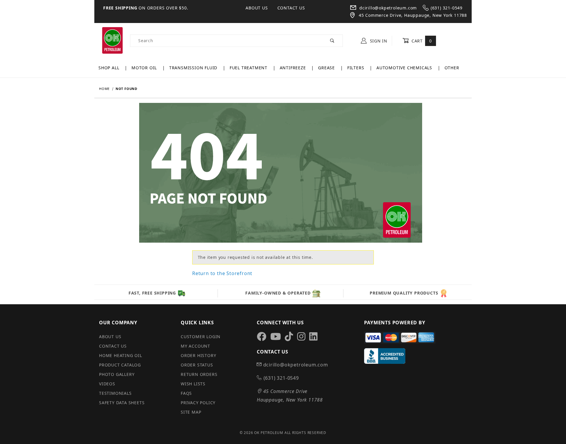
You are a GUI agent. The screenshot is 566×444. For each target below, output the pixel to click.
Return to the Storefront (222, 273)
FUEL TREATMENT (249, 67)
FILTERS (356, 67)
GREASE (327, 67)
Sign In (377, 41)
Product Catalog (120, 365)
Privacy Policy (198, 402)
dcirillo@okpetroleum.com (387, 8)
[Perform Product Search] (332, 41)
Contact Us (291, 8)
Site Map (191, 412)
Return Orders (199, 374)
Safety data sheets (121, 402)
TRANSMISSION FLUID (194, 67)
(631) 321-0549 (447, 8)
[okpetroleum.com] (112, 40)
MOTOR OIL (144, 67)
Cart (421, 41)
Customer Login (201, 336)
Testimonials (115, 393)
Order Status (197, 365)
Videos (107, 384)
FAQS (186, 393)
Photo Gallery (116, 374)
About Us (257, 8)
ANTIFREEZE (293, 67)
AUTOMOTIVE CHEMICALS (405, 67)
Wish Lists (193, 384)
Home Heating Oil (120, 355)
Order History (198, 355)
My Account (195, 346)
